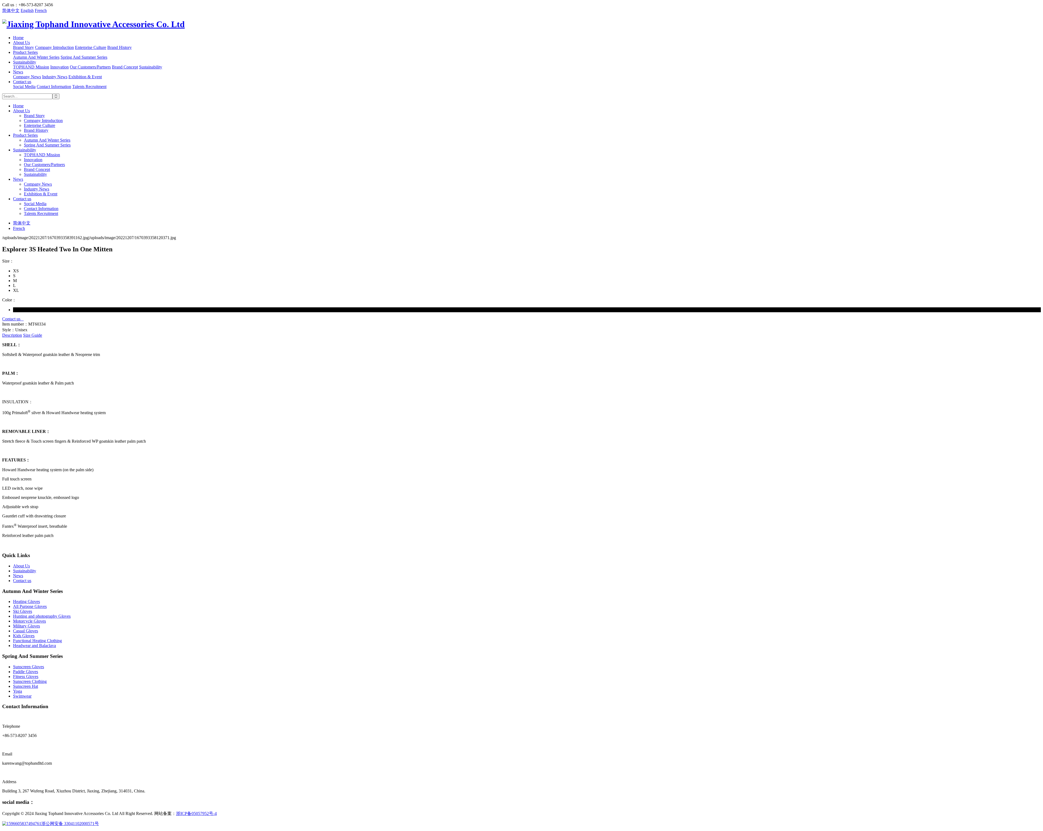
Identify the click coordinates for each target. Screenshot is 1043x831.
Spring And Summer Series (84, 57)
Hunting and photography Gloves (42, 616)
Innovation (59, 67)
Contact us (22, 81)
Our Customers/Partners (90, 67)
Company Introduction (54, 47)
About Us (21, 42)
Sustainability (24, 62)
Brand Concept (125, 67)
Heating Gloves (26, 601)
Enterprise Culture (90, 47)
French (41, 10)
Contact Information (54, 86)
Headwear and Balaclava (34, 645)
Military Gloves (26, 626)
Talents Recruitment (89, 86)
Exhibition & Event (85, 76)
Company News (27, 76)
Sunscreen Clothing (30, 681)
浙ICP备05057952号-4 (196, 813)
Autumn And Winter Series (36, 57)
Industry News (54, 76)
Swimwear (22, 696)
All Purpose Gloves (30, 606)
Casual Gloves (25, 631)
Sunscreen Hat (25, 686)
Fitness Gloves (25, 676)
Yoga (17, 691)
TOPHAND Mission (31, 67)
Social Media (24, 86)
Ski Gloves (22, 611)
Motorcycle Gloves (29, 621)
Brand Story (23, 47)
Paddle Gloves (25, 671)
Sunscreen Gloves (28, 666)
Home (18, 37)
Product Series (25, 52)
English (27, 10)
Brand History (119, 47)
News (18, 72)
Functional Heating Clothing (37, 640)
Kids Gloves (23, 635)
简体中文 (11, 10)
